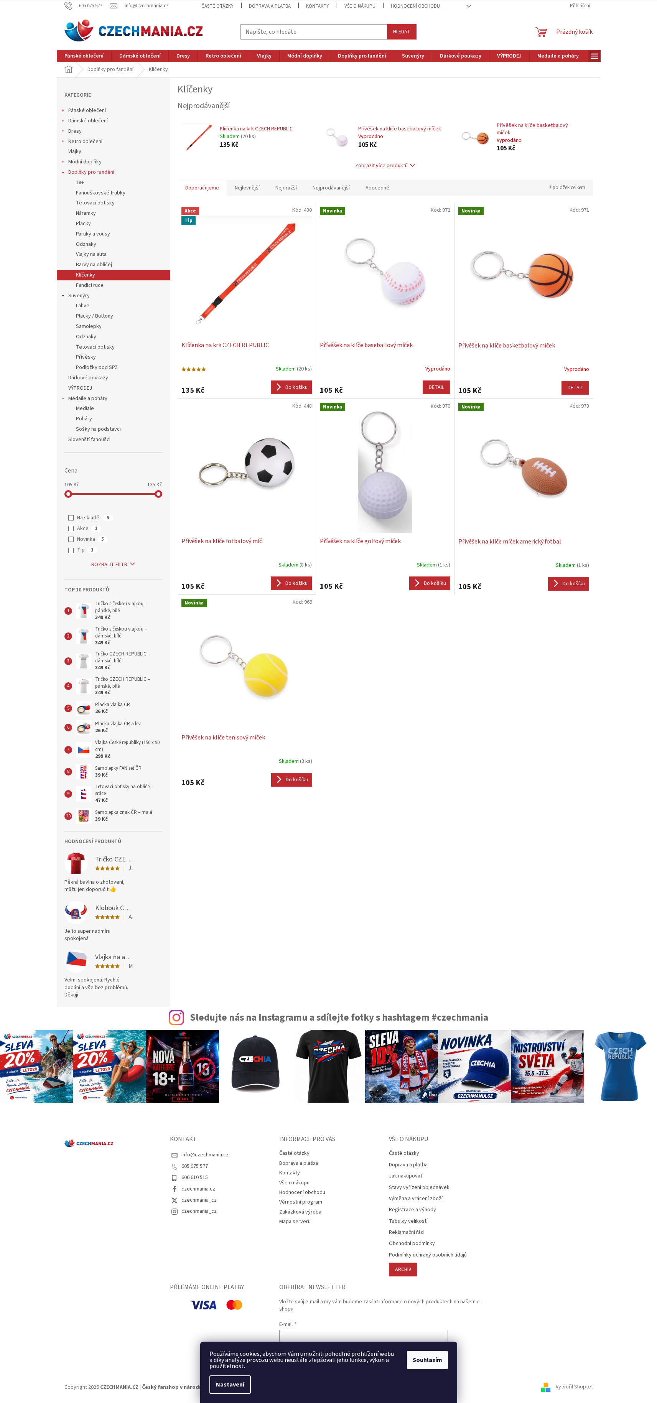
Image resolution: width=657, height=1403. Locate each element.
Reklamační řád (406, 1232)
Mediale (85, 408)
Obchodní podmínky (412, 1243)
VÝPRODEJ (80, 388)
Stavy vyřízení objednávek (419, 1187)
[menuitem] (84, 56)
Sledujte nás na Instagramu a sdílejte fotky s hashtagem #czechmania (339, 1017)
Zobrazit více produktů (381, 166)
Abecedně (377, 188)
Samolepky (89, 326)
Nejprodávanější (331, 188)
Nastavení (230, 1384)
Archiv (403, 1269)
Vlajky (74, 151)
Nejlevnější (247, 188)
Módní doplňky (85, 162)
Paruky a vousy (93, 234)
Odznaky (86, 244)
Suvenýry (79, 296)
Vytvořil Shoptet (574, 1387)
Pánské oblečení (87, 110)
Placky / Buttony (94, 316)
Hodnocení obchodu (415, 6)
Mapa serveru (295, 1221)
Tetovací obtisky (95, 203)
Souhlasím (427, 1360)
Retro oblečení (85, 141)
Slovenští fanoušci (89, 439)
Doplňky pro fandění (91, 172)
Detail (436, 387)
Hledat (401, 32)
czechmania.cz (198, 1189)
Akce (87, 528)
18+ (80, 182)
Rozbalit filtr (109, 564)
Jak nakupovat (405, 1176)
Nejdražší (286, 188)
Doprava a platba (270, 6)
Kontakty (317, 6)
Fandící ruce (90, 285)
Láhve (82, 306)
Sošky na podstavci (98, 429)
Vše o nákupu (359, 6)
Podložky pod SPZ (97, 367)
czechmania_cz (199, 1200)
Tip (85, 550)
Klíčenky (85, 275)
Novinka (90, 539)
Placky (83, 223)
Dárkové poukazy (88, 378)
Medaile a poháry (87, 398)
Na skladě (93, 518)
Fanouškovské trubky (100, 193)
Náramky (86, 213)
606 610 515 (194, 1177)
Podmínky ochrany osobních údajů (428, 1255)
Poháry (84, 419)
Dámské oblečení (88, 121)
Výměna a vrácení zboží (416, 1198)
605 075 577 (194, 1166)
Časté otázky (217, 6)
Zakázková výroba (300, 1212)
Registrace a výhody (412, 1210)
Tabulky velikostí (408, 1221)
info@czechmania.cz (205, 1155)
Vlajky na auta (91, 254)
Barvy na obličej (94, 264)
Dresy (75, 131)
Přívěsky (86, 357)
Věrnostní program (300, 1202)
